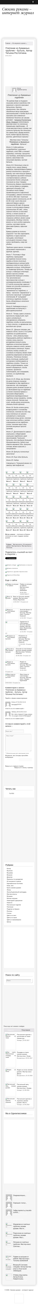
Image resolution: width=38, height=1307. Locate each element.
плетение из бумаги (23, 534)
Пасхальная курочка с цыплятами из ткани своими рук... (24, 1036)
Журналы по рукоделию (15, 879)
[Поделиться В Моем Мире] (12, 575)
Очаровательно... (19, 1195)
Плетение (9, 547)
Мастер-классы (17, 544)
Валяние (10, 870)
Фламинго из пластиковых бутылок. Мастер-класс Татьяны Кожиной (24, 639)
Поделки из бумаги (13, 909)
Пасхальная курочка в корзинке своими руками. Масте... (24, 1100)
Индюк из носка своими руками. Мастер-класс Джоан (25, 1071)
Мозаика (9, 896)
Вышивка (10, 873)
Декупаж (9, 877)
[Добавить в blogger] (11, 565)
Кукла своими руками (14, 888)
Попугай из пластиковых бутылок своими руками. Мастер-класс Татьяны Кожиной (24, 651)
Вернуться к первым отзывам (14, 766)
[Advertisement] (21, 71)
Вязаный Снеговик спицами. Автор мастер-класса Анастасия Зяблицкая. (22, 1268)
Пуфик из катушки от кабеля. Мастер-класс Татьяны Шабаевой (26, 587)
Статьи (9, 913)
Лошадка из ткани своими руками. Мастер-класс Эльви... (24, 1054)
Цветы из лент (11, 915)
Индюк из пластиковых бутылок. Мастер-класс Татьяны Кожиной (26, 665)
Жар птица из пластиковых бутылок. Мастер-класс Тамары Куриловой (26, 677)
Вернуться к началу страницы (23, 767)
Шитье (9, 922)
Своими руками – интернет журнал (18, 10)
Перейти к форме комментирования (16, 698)
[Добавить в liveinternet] (11, 568)
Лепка (9, 890)
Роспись (9, 911)
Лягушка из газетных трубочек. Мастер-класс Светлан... (22, 1244)
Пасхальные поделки (14, 905)
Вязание (9, 875)
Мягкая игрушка (12, 898)
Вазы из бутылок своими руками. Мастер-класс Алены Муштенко (21, 598)
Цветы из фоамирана (14, 919)
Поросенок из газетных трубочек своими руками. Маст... (22, 1235)
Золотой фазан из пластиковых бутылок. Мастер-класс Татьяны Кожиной (26, 613)
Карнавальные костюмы (15, 883)
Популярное (26, 1030)
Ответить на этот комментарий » (14, 708)
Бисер (9, 868)
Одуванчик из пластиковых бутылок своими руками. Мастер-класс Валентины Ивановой (25, 625)
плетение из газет (11, 536)
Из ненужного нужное (14, 881)
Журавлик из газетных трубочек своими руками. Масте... (21, 1226)
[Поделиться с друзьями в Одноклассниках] (16, 571)
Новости (9, 902)
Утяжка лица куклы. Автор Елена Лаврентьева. (20, 1277)
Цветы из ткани (12, 917)
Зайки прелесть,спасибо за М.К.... (22, 1211)
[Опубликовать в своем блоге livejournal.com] (25, 565)
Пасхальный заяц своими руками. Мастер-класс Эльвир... (25, 1086)
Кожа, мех (10, 885)
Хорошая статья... (20, 1203)
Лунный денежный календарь (16, 892)
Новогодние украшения (14, 900)
